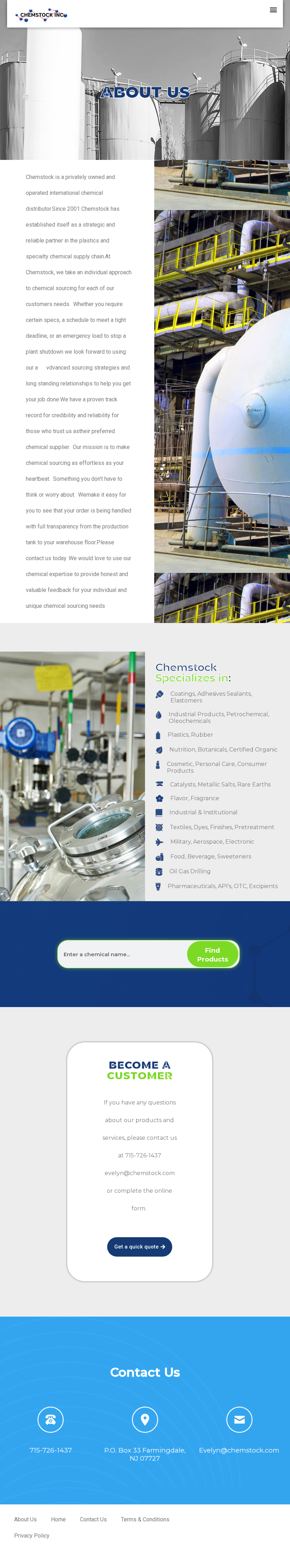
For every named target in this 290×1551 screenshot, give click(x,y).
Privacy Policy (32, 1535)
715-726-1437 (51, 1450)
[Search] (212, 954)
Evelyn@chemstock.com (239, 1450)
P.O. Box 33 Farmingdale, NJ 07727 (145, 1454)
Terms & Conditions (145, 1519)
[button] (273, 9)
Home (58, 1519)
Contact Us (93, 1519)
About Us (25, 1519)
